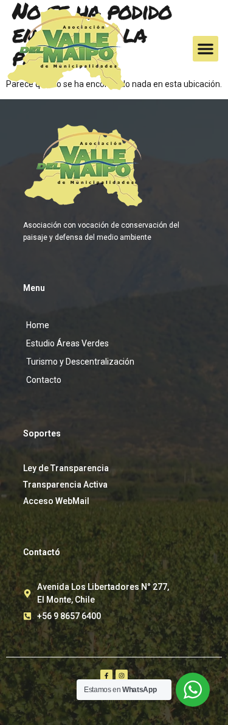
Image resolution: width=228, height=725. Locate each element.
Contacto (43, 380)
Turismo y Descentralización (80, 361)
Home (37, 325)
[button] (205, 48)
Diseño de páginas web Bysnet (114, 700)
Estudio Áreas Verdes (67, 343)
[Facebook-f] (106, 676)
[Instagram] (122, 676)
